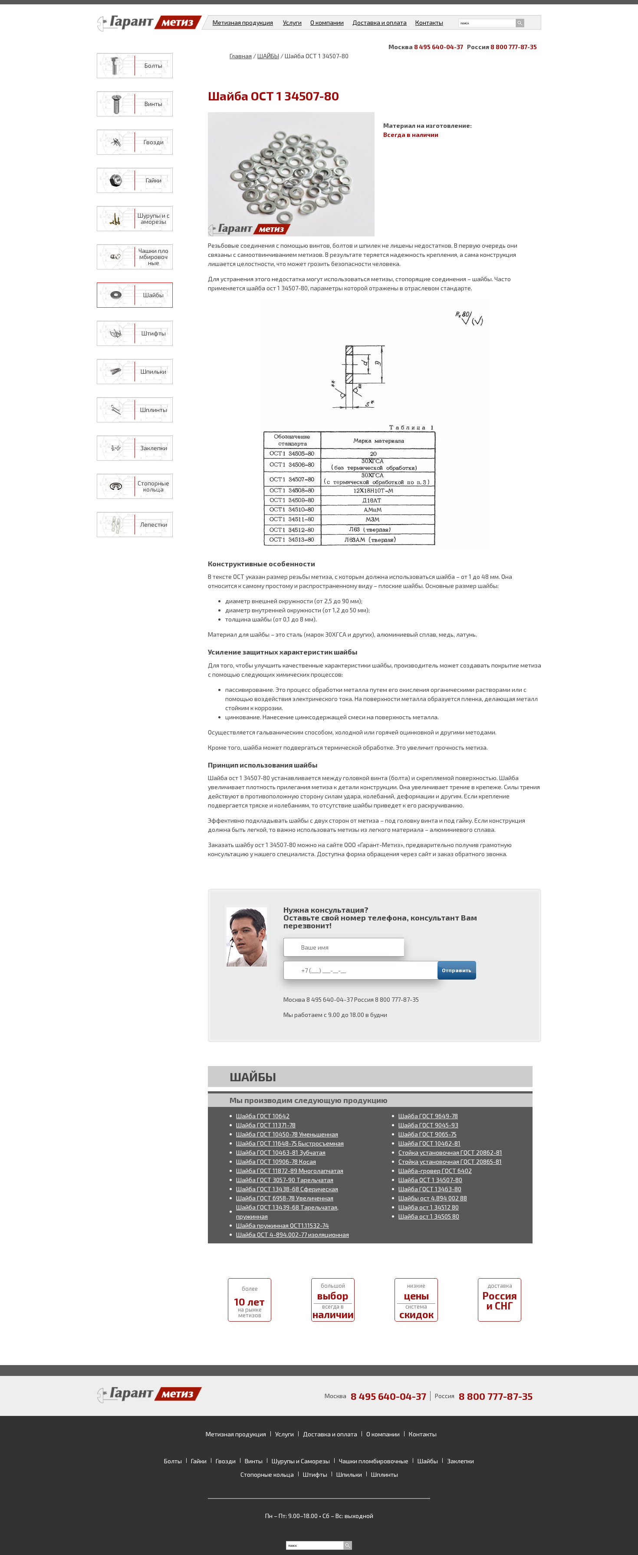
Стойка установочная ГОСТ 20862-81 (450, 1152)
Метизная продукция (243, 22)
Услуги (292, 22)
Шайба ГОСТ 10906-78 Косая (276, 1161)
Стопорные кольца (153, 486)
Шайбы (153, 295)
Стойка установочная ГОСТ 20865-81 (450, 1161)
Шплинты (153, 410)
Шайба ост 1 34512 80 (428, 1207)
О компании (327, 22)
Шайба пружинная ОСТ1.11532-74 (282, 1225)
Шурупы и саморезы (154, 219)
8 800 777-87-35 (513, 46)
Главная (241, 56)
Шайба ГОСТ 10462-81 (429, 1143)
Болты (153, 66)
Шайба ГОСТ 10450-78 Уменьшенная (287, 1134)
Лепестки (153, 525)
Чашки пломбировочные (153, 257)
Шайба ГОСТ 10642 (262, 1116)
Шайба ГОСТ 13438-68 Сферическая (287, 1189)
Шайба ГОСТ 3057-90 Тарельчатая (284, 1179)
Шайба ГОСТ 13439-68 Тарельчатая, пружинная (287, 1211)
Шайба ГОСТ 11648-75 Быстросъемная (290, 1143)
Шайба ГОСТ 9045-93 (428, 1125)
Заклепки (153, 448)
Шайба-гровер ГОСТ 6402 (435, 1170)
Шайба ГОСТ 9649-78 (428, 1116)
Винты (153, 104)
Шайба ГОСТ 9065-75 (427, 1134)
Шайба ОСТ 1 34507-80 (430, 1179)
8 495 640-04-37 (438, 46)
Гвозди (154, 142)
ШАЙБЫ (268, 56)
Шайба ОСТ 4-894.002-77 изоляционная (292, 1234)
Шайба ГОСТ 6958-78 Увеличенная (284, 1198)
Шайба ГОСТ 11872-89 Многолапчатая (289, 1170)
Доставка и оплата (379, 22)
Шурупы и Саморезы (301, 1461)
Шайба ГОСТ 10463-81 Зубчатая (281, 1152)
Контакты (429, 22)
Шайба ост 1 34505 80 (428, 1216)
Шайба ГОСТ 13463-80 (429, 1189)
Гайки (153, 180)
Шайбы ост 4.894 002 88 (432, 1198)
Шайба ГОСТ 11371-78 (266, 1125)
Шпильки (153, 372)
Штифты (153, 333)
